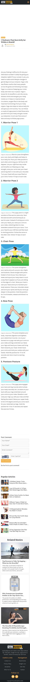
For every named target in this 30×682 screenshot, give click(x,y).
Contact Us (7, 661)
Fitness (3, 37)
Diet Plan (22, 666)
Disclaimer (7, 666)
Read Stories (22, 661)
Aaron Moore (10, 44)
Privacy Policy (7, 664)
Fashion (22, 669)
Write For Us (7, 669)
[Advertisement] (15, 20)
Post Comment (6, 461)
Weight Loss (22, 664)
